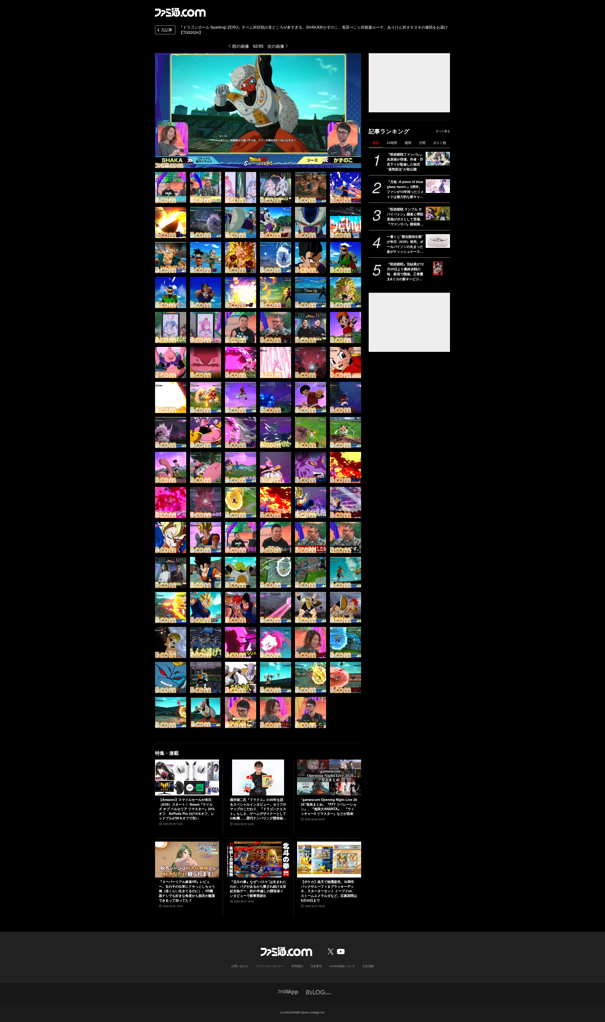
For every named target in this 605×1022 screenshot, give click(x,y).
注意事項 (316, 966)
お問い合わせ (239, 966)
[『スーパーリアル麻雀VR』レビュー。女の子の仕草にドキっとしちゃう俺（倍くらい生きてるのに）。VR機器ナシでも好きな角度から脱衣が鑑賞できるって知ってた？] (187, 860)
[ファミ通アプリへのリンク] (288, 991)
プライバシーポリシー (270, 966)
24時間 (392, 142)
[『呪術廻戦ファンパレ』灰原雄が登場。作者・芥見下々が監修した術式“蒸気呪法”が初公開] (438, 159)
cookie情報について (342, 966)
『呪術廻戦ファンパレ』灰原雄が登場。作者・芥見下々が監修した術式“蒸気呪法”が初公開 (405, 161)
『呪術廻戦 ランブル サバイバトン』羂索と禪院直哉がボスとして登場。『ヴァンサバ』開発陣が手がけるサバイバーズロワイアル (405, 217)
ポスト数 (439, 142)
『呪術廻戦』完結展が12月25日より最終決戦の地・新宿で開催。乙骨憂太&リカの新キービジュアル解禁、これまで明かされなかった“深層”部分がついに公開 (405, 271)
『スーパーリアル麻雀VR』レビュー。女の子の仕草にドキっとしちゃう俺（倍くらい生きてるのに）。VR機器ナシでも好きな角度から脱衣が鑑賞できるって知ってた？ (187, 890)
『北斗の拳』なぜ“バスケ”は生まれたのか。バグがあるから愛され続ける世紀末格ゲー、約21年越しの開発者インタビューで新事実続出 (258, 888)
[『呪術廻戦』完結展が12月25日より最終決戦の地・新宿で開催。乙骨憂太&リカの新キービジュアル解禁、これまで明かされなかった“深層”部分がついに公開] (438, 268)
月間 (422, 142)
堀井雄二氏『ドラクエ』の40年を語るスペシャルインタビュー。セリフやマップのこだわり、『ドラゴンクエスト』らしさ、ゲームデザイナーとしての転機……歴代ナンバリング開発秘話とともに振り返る (258, 809)
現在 (375, 142)
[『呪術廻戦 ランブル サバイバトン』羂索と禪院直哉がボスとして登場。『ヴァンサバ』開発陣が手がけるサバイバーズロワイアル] (438, 213)
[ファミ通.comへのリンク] (180, 12)
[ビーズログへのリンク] (318, 991)
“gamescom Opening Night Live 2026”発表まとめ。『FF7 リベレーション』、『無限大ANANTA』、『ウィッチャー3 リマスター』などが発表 (329, 806)
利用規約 (297, 966)
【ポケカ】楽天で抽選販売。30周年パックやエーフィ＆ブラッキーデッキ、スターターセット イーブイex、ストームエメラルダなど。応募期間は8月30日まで (329, 890)
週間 (408, 142)
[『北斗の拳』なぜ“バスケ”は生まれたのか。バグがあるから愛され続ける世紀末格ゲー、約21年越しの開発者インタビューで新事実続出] (258, 860)
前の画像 (240, 46)
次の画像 (275, 46)
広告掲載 (368, 966)
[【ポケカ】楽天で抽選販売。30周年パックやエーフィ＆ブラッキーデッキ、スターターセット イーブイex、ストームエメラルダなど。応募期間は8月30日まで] (329, 860)
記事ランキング (389, 131)
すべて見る (443, 131)
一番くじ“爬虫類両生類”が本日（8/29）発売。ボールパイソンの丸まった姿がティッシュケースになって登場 (405, 244)
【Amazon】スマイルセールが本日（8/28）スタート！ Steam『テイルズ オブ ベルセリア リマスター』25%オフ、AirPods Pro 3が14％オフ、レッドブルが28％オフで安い (187, 808)
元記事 (166, 29)
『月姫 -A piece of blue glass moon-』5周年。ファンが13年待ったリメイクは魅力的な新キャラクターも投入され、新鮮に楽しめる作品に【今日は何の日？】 (405, 189)
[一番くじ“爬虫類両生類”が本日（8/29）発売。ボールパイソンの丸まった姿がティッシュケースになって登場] (438, 241)
